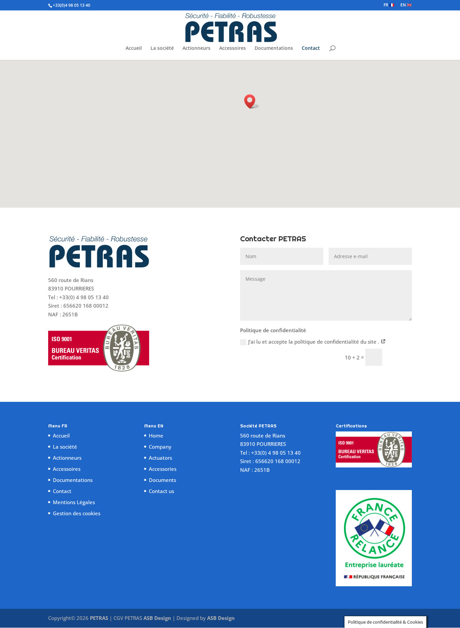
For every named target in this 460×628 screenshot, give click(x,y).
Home (156, 435)
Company (160, 446)
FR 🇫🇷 (389, 5)
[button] (252, 101)
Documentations (274, 48)
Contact (311, 48)
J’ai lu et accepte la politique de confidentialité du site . (314, 341)
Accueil (134, 48)
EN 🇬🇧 (406, 5)
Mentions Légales (74, 502)
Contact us (161, 491)
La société (162, 48)
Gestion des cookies (76, 513)
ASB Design (157, 618)
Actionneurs (196, 48)
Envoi (400, 357)
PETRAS (99, 618)
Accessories (162, 468)
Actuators (160, 457)
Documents (162, 480)
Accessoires (232, 48)
